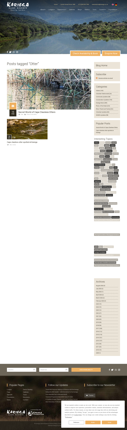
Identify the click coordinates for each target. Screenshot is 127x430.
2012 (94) (98, 343)
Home (56, 4)
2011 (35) (98, 347)
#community (115, 217)
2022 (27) (98, 313)
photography (112, 181)
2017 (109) (99, 328)
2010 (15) (98, 350)
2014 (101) (99, 337)
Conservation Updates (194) (104, 100)
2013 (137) (99, 340)
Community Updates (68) (103, 96)
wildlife (97, 189)
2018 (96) (98, 325)
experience (98, 176)
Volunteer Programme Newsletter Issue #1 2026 (59, 397)
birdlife (104, 176)
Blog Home (101, 65)
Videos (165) (99, 90)
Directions (26, 397)
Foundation (112, 9)
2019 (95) (98, 322)
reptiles (102, 156)
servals (102, 148)
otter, (11, 144)
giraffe (116, 170)
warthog (108, 164)
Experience (61, 9)
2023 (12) (98, 310)
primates (115, 153)
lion (114, 164)
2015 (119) (99, 334)
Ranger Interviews (100, 195)
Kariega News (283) (101, 103)
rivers (102, 167)
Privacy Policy (53, 423)
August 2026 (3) (100, 285)
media (14, 144)
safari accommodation (101, 214)
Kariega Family (105, 162)
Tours (94, 9)
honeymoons (107, 159)
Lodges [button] (51, 9)
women (97, 173)
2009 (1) (98, 353)
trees (112, 156)
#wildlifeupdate (106, 187)
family (107, 156)
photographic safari (107, 170)
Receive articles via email (106, 78)
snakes (107, 145)
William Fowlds (99, 153)
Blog (79, 9)
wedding (97, 162)
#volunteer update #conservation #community (104, 255)
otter (22, 114)
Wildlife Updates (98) (102, 115)
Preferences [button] (68, 417)
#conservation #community (102, 217)
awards (97, 151)
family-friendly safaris (101, 198)
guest (116, 173)
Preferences (76, 422)
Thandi (117, 211)
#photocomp (103, 178)
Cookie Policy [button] (78, 415)
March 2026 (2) (100, 298)
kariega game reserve (101, 249)
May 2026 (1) (99, 291)
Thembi (115, 159)
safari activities (113, 178)
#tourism (110, 173)
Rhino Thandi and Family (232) (104, 109)
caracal (114, 142)
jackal (96, 148)
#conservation (99, 209)
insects (102, 142)
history (97, 142)
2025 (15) (98, 304)
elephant (97, 170)
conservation (106, 206)
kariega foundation (100, 252)
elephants (97, 181)
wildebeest (108, 148)
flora (111, 167)
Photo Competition (109, 184)
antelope (109, 151)
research (104, 181)
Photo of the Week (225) (103, 106)
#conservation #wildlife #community (105, 262)
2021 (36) (98, 316)
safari (96, 247)
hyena (101, 145)
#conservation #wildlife (101, 200)
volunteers (109, 195)
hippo (96, 145)
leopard (108, 142)
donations (98, 187)
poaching (103, 173)
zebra (96, 178)
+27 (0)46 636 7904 (83, 4)
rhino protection (108, 247)
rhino (106, 167)
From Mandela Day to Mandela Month (56, 394)
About (42, 9)
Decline (93, 422)
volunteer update (105, 189)
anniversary (108, 153)
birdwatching (113, 203)
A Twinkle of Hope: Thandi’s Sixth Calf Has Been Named (61, 399)
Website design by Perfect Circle (57, 425)
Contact (102, 9)
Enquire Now (111, 53)
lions (114, 187)
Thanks (91, 395)
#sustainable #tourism (101, 203)
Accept (109, 422)
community (98, 206)
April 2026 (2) (100, 295)
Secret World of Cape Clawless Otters (36, 112)
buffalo (97, 184)
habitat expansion (113, 176)
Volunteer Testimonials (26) (104, 93)
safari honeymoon (100, 192)
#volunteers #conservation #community (106, 260)
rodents (112, 145)
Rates (87, 9)
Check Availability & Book (85, 53)
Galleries (72, 9)
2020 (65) (98, 319)
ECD (102, 184)
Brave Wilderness (100, 164)
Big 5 (101, 247)
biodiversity (98, 211)
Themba (103, 151)
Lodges (9, 389)
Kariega (97, 167)
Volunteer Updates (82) (102, 112)
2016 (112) (99, 331)
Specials (9, 395)
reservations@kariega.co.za (100, 4)
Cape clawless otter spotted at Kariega (22, 142)
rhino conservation (108, 211)
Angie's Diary (98, 159)
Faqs (8, 392)
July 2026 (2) (99, 288)
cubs (115, 167)
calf (114, 148)
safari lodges (108, 209)
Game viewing (27, 389)
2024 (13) (98, 307)
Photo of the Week (32, 114)
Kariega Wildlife (111, 192)
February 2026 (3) (101, 301)
